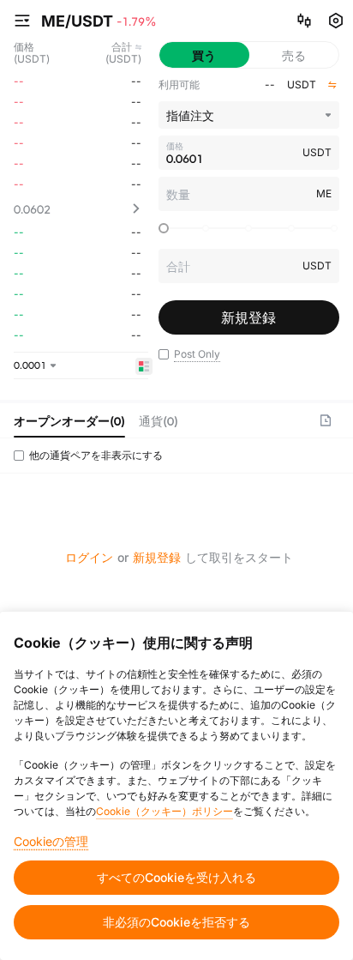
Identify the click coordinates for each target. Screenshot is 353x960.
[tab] (69, 420)
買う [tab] (204, 55)
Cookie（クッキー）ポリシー (164, 811)
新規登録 (157, 557)
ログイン (89, 557)
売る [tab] (294, 55)
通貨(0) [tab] (158, 421)
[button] (163, 354)
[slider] (164, 228)
